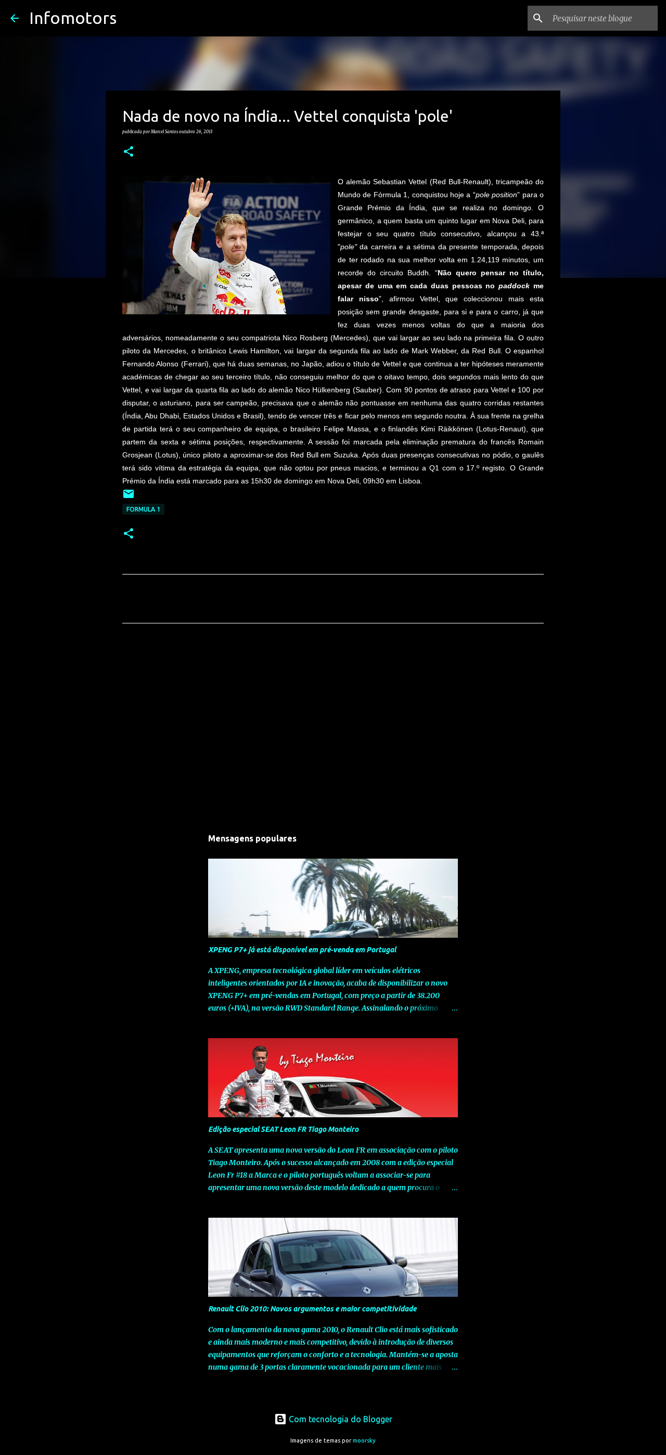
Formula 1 (143, 509)
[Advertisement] (333, 728)
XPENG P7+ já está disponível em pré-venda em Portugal (302, 950)
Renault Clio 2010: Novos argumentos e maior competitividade (312, 1309)
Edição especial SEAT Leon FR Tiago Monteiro (283, 1129)
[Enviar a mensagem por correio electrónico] (128, 497)
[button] (128, 152)
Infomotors (73, 17)
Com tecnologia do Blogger (339, 1419)
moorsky (364, 1440)
